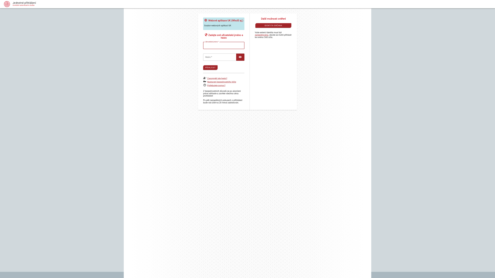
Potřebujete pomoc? (216, 85)
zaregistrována (261, 35)
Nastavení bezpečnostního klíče (221, 82)
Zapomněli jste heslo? (217, 78)
